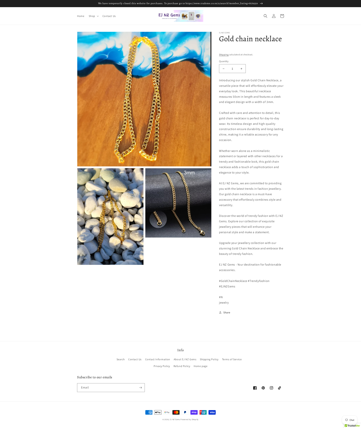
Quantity (223, 61)
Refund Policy (182, 366)
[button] (93, 16)
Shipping (224, 54)
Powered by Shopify (189, 419)
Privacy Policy (162, 366)
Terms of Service (232, 359)
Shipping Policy (209, 359)
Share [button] (226, 312)
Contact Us (135, 359)
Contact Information (157, 359)
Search (121, 359)
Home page (200, 366)
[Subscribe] (140, 387)
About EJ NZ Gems (185, 359)
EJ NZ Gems (175, 419)
